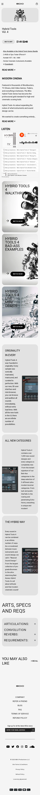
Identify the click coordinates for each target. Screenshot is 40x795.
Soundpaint (9, 64)
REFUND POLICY (20, 718)
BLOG (20, 705)
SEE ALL (35, 661)
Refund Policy (20, 774)
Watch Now (18, 221)
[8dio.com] (20, 4)
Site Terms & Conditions (20, 764)
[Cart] (36, 4)
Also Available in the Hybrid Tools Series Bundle (20, 51)
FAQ (20, 710)
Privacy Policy (20, 769)
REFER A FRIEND (20, 701)
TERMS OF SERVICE (20, 714)
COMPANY (20, 697)
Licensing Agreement (20, 779)
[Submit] (33, 730)
